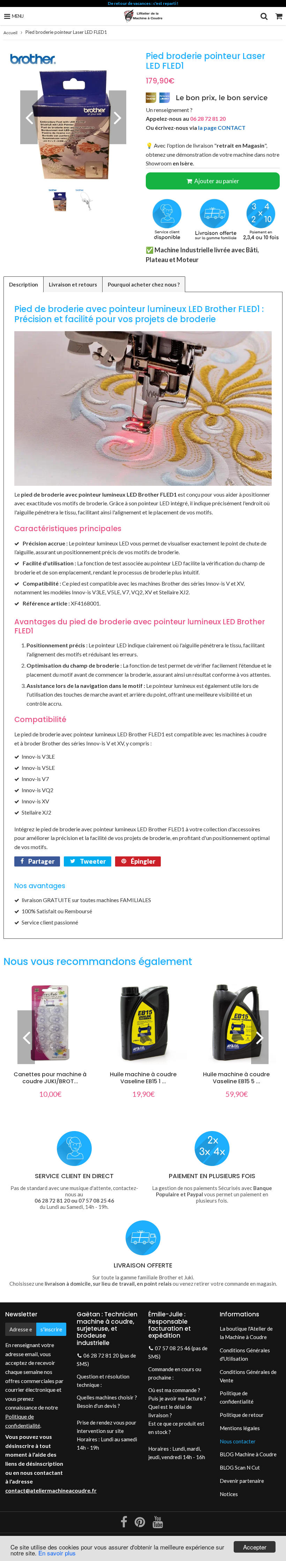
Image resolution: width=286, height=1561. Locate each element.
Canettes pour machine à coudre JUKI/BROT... (50, 1077)
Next (117, 117)
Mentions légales (240, 1428)
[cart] (279, 16)
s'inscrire (51, 1329)
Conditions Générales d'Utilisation (245, 1354)
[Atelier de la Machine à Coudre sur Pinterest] (140, 1524)
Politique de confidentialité (237, 1397)
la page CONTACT (222, 127)
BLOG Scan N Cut (240, 1467)
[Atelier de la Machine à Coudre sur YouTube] (158, 1524)
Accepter (254, 1547)
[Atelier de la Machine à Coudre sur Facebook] (124, 1524)
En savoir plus (57, 1552)
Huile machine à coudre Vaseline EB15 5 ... (236, 1077)
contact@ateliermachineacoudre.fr (51, 1490)
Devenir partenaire (242, 1481)
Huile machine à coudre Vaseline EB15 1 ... (143, 1077)
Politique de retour (242, 1415)
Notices (229, 1494)
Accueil (10, 32)
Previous (29, 117)
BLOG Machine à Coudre (248, 1454)
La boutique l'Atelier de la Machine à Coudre (246, 1332)
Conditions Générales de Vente (248, 1376)
